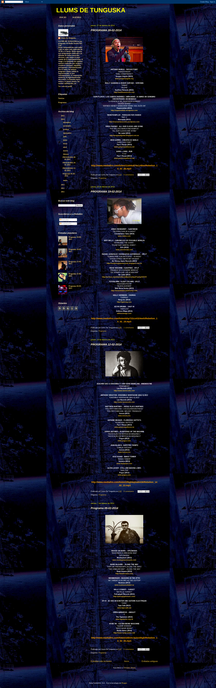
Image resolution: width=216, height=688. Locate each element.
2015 (63, 116)
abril (65, 147)
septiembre (67, 133)
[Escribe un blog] (141, 175)
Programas (102, 178)
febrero (66, 154)
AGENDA (76, 17)
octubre (66, 129)
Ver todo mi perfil (65, 86)
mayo (65, 144)
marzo (65, 151)
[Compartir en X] (143, 175)
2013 (63, 185)
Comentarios (66, 224)
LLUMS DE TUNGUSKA (90, 10)
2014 (63, 119)
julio (65, 136)
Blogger (124, 683)
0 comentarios (129, 175)
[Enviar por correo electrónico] (139, 175)
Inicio (126, 661)
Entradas (65, 220)
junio (65, 140)
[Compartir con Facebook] (146, 175)
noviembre (67, 126)
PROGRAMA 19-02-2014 (106, 191)
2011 (63, 192)
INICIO (62, 17)
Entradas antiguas (150, 661)
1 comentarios (129, 328)
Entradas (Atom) (130, 668)
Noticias (61, 98)
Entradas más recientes (101, 661)
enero (65, 180)
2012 (63, 188)
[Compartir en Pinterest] (148, 175)
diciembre (67, 122)
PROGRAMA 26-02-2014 (106, 30)
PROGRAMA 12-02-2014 (106, 344)
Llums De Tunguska (68, 38)
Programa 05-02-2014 (104, 508)
